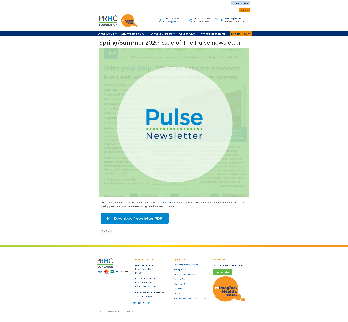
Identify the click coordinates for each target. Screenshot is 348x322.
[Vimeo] (148, 303)
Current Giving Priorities (184, 274)
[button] (107, 33)
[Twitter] (134, 303)
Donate (177, 294)
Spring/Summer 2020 (161, 202)
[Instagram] (144, 303)
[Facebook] (139, 303)
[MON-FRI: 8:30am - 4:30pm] (190, 20)
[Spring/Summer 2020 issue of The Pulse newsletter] (174, 122)
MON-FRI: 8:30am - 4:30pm (206, 19)
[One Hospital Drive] (221, 20)
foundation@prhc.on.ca (172, 22)
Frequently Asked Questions (186, 264)
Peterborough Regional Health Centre (190, 298)
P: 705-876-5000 (171, 19)
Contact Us (179, 289)
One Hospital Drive (234, 19)
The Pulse (107, 231)
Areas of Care (180, 279)
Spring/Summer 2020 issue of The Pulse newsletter (170, 42)
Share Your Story (181, 284)
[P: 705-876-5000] (160, 20)
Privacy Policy (180, 269)
